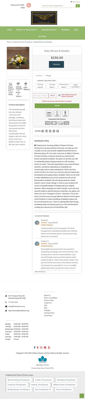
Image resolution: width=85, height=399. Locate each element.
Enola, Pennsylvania (63, 389)
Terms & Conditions (50, 298)
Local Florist (48, 315)
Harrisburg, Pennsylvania (66, 380)
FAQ (45, 305)
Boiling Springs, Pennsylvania (19, 389)
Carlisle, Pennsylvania (43, 380)
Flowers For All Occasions (22, 42)
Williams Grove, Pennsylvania (64, 385)
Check (52, 95)
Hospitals (47, 310)
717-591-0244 (13, 302)
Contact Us (48, 303)
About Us (47, 295)
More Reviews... (41, 272)
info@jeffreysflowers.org (16, 306)
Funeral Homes (49, 313)
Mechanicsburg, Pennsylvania (19, 380)
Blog (76, 30)
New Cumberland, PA (43, 389)
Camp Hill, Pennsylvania (17, 385)
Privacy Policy (49, 300)
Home (9, 30)
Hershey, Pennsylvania (39, 385)
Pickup (48, 76)
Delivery (39, 76)
